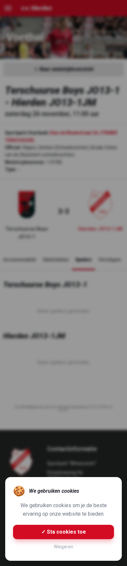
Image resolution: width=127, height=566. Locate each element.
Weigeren (63, 546)
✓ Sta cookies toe (63, 532)
